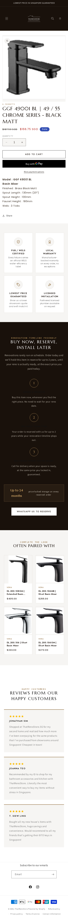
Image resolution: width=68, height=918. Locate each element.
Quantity (7, 136)
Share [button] (9, 215)
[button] (6, 18)
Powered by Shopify (36, 909)
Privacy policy (16, 914)
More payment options (34, 171)
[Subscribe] (52, 874)
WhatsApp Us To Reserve (34, 511)
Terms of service (33, 914)
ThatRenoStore (21, 909)
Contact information (52, 914)
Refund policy (54, 909)
